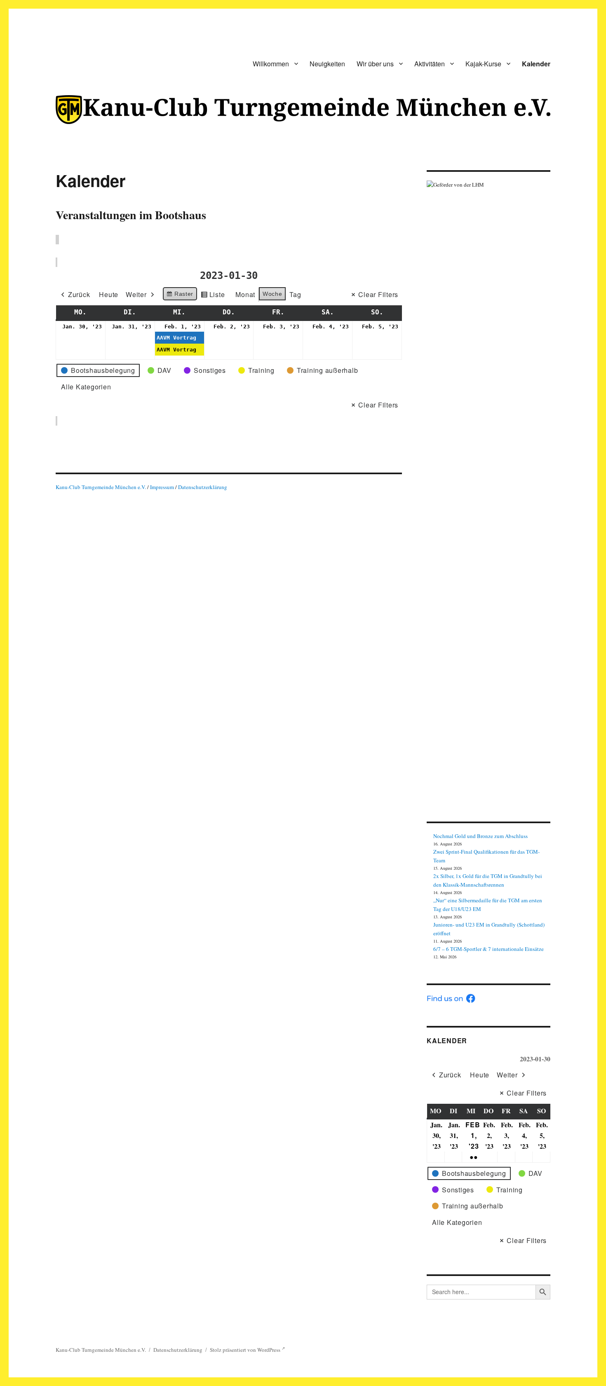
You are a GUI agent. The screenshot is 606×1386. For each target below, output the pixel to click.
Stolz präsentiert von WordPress (246, 1349)
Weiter (136, 294)
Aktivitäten (429, 63)
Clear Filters (378, 294)
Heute (108, 294)
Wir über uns (375, 63)
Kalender (536, 63)
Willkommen (271, 63)
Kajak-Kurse (483, 63)
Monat (245, 294)
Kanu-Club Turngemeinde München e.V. (101, 487)
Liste (212, 296)
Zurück (79, 294)
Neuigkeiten (327, 63)
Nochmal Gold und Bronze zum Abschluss (480, 836)
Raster (179, 295)
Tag (295, 294)
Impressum (162, 487)
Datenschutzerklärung (202, 487)
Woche (272, 293)
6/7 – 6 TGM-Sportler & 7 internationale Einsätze (488, 949)
